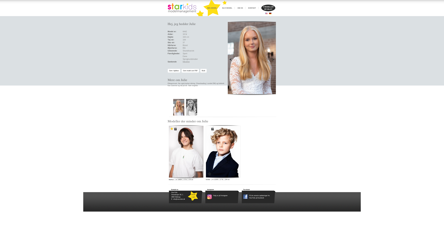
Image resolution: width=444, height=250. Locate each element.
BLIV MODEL (227, 8)
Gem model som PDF (190, 71)
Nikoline (186, 62)
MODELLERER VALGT (268, 8)
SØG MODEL (212, 8)
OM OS (240, 8)
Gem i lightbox (174, 71)
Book (203, 71)
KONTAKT (252, 8)
